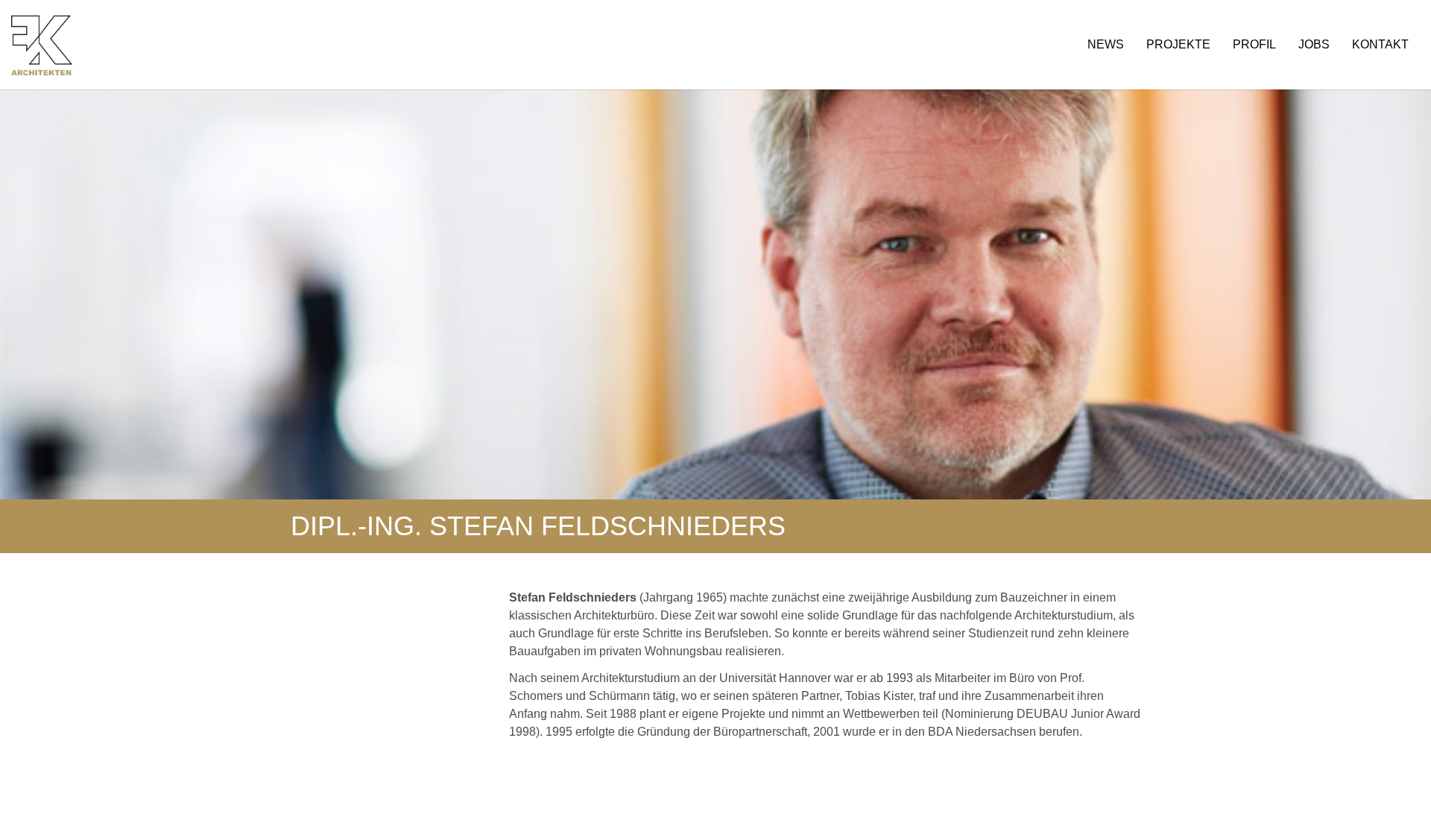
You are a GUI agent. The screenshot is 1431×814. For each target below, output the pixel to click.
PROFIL (1254, 44)
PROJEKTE (1178, 44)
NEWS (1105, 44)
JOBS (1314, 44)
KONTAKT (1380, 44)
